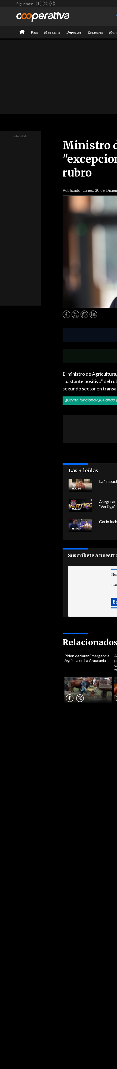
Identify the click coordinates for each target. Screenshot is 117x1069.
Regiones (95, 32)
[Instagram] (52, 3)
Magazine (52, 32)
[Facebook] (38, 3)
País (34, 32)
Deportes (74, 32)
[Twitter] (45, 3)
